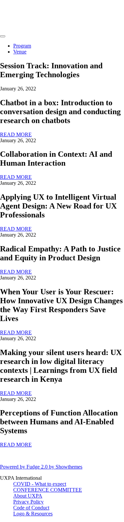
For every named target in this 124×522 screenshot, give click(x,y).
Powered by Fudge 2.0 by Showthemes (41, 467)
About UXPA (27, 496)
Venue (19, 51)
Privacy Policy (28, 502)
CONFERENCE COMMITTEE (47, 490)
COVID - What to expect (39, 484)
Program (22, 46)
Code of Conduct (31, 507)
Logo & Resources (33, 513)
